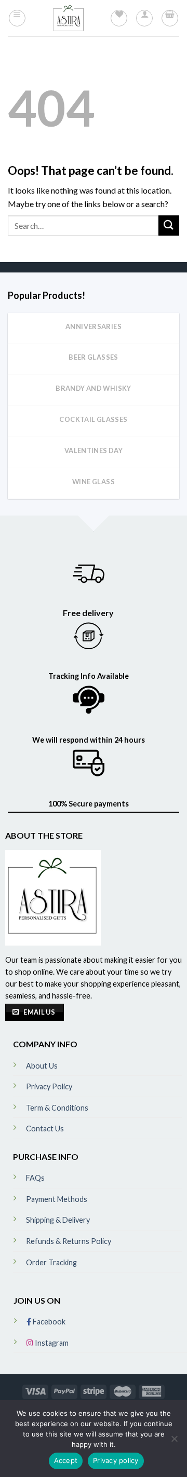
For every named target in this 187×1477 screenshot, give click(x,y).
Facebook (48, 1321)
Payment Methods (56, 1199)
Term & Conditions (57, 1107)
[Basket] (170, 18)
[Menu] (17, 18)
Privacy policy (116, 1460)
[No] (174, 1441)
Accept (66, 1460)
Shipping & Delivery (58, 1219)
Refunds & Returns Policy (68, 1241)
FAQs (35, 1177)
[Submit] (168, 225)
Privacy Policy (49, 1086)
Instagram (51, 1342)
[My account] (144, 18)
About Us (42, 1065)
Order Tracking (51, 1262)
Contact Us (45, 1128)
